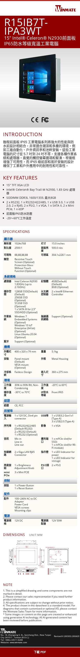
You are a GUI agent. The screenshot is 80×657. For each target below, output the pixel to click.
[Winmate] (65, 8)
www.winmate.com (18, 642)
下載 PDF (40, 652)
